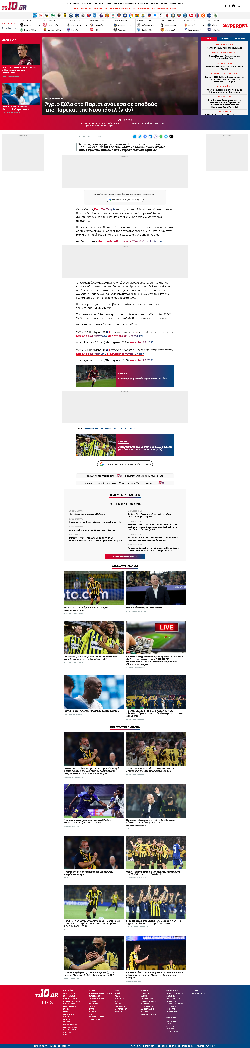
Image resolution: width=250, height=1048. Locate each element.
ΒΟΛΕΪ (102, 3)
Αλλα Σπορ (119, 1011)
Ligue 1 (66, 1017)
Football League (70, 999)
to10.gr (80, 136)
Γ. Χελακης (145, 993)
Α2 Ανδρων (93, 1004)
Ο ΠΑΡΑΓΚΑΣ (171, 1001)
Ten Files (196, 990)
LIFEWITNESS (176, 3)
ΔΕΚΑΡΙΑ (118, 3)
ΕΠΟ (65, 1035)
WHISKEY (211, 1046)
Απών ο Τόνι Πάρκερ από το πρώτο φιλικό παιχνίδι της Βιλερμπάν (224, 91)
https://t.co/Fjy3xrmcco (91, 336)
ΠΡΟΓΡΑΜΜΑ (143, 8)
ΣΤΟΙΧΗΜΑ (82, 8)
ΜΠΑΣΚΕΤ (86, 3)
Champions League (71, 1001)
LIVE (101, 8)
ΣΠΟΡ (95, 3)
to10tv (169, 1024)
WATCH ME (143, 3)
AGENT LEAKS (172, 996)
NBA (90, 1014)
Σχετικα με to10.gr (151, 1046)
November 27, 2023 (141, 342)
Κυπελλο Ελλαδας (70, 1024)
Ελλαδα (92, 1006)
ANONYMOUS (129, 3)
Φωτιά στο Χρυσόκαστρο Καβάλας (224, 48)
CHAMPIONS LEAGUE (94, 428)
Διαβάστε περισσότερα (125, 556)
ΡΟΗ (73, 8)
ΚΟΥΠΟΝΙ (93, 8)
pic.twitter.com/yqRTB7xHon (125, 353)
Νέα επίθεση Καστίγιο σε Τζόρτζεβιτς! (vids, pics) (131, 241)
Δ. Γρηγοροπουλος (149, 1014)
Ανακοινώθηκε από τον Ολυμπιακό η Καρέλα (224, 68)
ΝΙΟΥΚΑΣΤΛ (111, 428)
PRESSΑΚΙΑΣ (171, 1006)
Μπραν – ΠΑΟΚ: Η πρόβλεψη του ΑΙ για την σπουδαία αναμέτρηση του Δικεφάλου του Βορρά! (224, 79)
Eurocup (93, 1001)
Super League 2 (69, 996)
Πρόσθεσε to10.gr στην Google (126, 199)
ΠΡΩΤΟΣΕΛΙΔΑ (158, 8)
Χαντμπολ (119, 999)
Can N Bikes (120, 1006)
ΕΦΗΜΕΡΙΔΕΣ (171, 1029)
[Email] (171, 136)
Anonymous (172, 990)
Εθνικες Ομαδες (70, 1027)
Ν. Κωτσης (145, 1004)
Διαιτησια (67, 1032)
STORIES (170, 1026)
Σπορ (117, 990)
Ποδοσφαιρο (69, 990)
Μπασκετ (93, 990)
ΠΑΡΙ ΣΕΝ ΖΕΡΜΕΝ (126, 428)
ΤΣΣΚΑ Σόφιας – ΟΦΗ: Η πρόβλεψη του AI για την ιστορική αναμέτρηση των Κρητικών (153, 538)
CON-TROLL (172, 8)
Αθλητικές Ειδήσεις (116, 483)
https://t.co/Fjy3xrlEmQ (91, 353)
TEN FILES (164, 3)
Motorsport (121, 1009)
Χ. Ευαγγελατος (147, 1006)
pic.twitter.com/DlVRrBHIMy (125, 336)
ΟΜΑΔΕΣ (154, 3)
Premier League (70, 1006)
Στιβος (118, 1004)
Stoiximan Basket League (100, 993)
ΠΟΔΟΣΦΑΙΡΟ (73, 3)
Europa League (69, 1004)
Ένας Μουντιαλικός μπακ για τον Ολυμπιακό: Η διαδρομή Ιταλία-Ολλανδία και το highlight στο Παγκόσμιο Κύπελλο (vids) (224, 103)
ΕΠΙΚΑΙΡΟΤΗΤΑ (198, 993)
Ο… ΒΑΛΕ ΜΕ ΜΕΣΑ (173, 1011)
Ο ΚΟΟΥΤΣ (170, 1009)
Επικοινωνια (187, 1046)
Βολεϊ (117, 993)
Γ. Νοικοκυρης (147, 999)
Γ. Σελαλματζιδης (148, 1001)
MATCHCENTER (112, 8)
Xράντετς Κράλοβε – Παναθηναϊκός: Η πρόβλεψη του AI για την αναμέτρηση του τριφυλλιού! (153, 549)
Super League (69, 993)
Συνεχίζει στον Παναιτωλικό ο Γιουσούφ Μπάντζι (224, 57)
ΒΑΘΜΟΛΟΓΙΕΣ (128, 8)
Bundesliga (68, 1014)
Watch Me (171, 1018)
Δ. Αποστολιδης (147, 1009)
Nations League (70, 1030)
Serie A (66, 1011)
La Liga (66, 1009)
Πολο (117, 996)
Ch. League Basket (97, 999)
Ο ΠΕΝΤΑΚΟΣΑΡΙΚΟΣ (174, 993)
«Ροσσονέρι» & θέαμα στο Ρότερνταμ (149, 123)
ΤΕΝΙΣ (109, 3)
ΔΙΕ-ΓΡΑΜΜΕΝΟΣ (173, 999)
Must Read (135, 504)
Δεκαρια (144, 990)
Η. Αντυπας (146, 1011)
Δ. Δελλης (144, 996)
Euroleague (94, 996)
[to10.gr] (14, 5)
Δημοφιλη (121, 504)
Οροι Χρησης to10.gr (171, 1046)
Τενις (117, 1001)
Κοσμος (66, 1022)
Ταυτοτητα (136, 1046)
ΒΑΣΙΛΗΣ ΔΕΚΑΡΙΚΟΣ (174, 1004)
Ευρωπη (66, 1019)
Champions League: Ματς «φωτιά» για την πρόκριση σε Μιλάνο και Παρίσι (99, 124)
